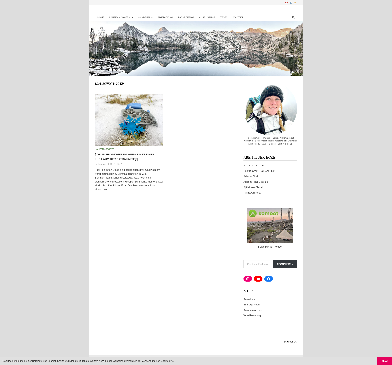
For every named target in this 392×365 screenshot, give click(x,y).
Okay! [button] (385, 361)
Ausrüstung (207, 17)
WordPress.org (252, 315)
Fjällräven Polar (252, 192)
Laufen (99, 149)
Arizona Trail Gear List (256, 181)
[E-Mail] (295, 2)
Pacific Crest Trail (253, 165)
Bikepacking (165, 17)
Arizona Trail (250, 176)
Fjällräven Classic (253, 187)
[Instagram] (291, 2)
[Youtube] (287, 2)
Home (100, 17)
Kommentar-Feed (253, 310)
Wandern (144, 17)
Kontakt (237, 17)
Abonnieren (285, 264)
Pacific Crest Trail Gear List (259, 170)
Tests (224, 17)
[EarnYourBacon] (196, 48)
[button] (174, 361)
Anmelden (249, 299)
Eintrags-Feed (251, 304)
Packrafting (186, 17)
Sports (110, 149)
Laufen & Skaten (119, 17)
